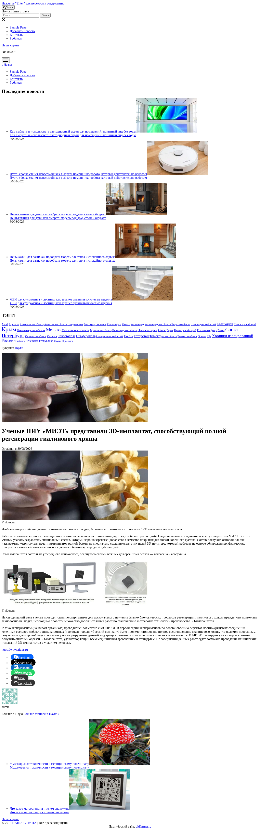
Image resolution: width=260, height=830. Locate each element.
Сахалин (52, 336)
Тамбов (128, 336)
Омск (162, 330)
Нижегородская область (124, 330)
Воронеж (100, 324)
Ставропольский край (109, 336)
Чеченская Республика (39, 340)
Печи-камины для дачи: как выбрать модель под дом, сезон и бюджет (58, 214)
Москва (53, 329)
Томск (154, 336)
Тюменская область (187, 336)
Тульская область (168, 336)
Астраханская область (55, 324)
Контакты (16, 34)
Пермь (170, 330)
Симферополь (85, 336)
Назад (7, 64)
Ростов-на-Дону (207, 330)
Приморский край (185, 330)
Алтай (5, 324)
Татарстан (141, 336)
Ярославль (67, 341)
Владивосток (75, 324)
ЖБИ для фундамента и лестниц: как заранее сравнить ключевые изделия (61, 299)
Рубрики (16, 38)
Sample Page (18, 27)
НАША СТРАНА (24, 823)
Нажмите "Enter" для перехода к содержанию (33, 3)
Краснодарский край (203, 324)
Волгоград (89, 324)
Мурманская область (101, 330)
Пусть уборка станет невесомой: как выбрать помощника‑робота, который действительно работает (78, 174)
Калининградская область (158, 324)
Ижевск (126, 324)
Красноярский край (245, 324)
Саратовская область (35, 336)
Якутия (58, 341)
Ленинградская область (31, 330)
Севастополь (66, 336)
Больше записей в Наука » (42, 714)
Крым (9, 329)
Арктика (14, 324)
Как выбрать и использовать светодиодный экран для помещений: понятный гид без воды (73, 131)
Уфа (209, 336)
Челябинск (19, 341)
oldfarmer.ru (143, 826)
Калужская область (180, 324)
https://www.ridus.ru (15, 649)
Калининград (137, 324)
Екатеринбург (114, 324)
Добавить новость (22, 31)
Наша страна (10, 45)
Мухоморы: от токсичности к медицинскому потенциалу (49, 763)
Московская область (75, 330)
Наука (19, 348)
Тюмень (202, 336)
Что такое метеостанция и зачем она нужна (39, 808)
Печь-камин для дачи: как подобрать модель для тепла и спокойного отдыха (62, 257)
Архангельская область (31, 324)
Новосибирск (147, 330)
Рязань (221, 330)
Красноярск (225, 324)
